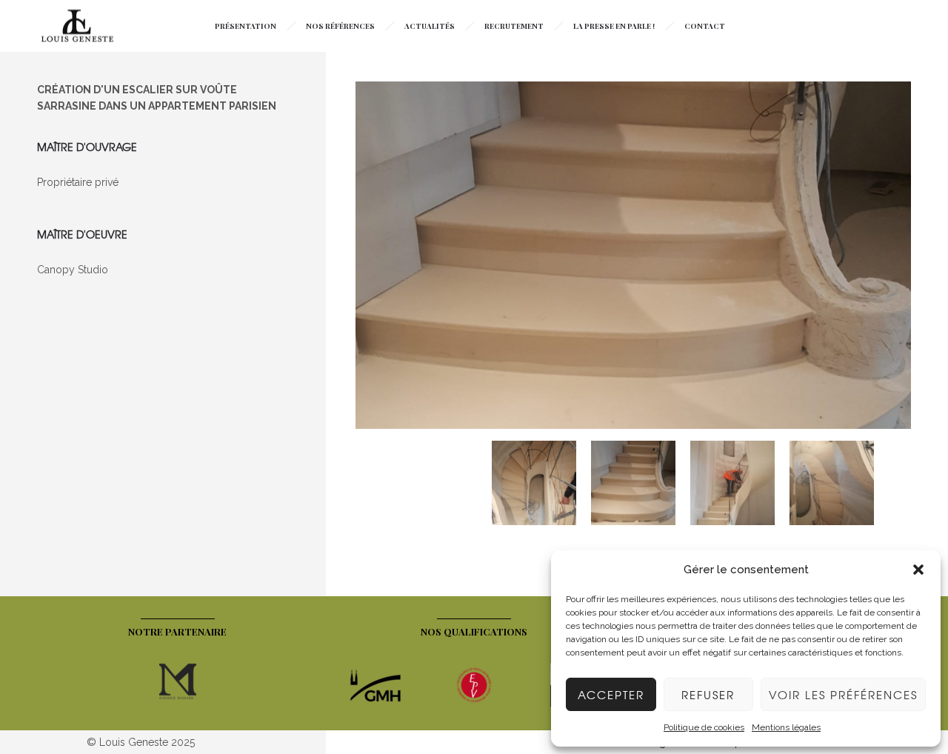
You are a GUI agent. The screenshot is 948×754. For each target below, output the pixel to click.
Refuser (708, 695)
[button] (918, 569)
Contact (704, 26)
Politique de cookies (704, 727)
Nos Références (340, 26)
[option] (633, 257)
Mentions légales (786, 727)
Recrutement (514, 26)
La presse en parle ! (614, 26)
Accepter (611, 695)
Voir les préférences (843, 695)
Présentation (245, 26)
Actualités (429, 26)
